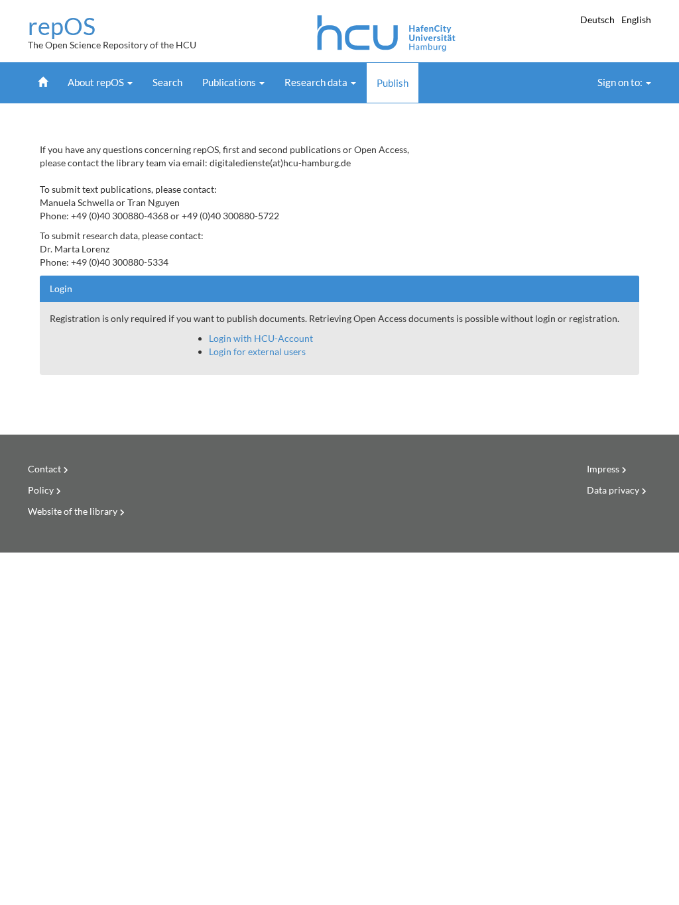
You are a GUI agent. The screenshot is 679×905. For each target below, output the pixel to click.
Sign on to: (621, 82)
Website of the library (72, 511)
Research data (316, 82)
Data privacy (613, 490)
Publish (392, 83)
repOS (61, 26)
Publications (230, 82)
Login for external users (257, 351)
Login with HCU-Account (261, 338)
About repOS (97, 82)
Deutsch (598, 19)
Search (167, 82)
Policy (41, 490)
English (636, 19)
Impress (603, 468)
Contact (44, 468)
